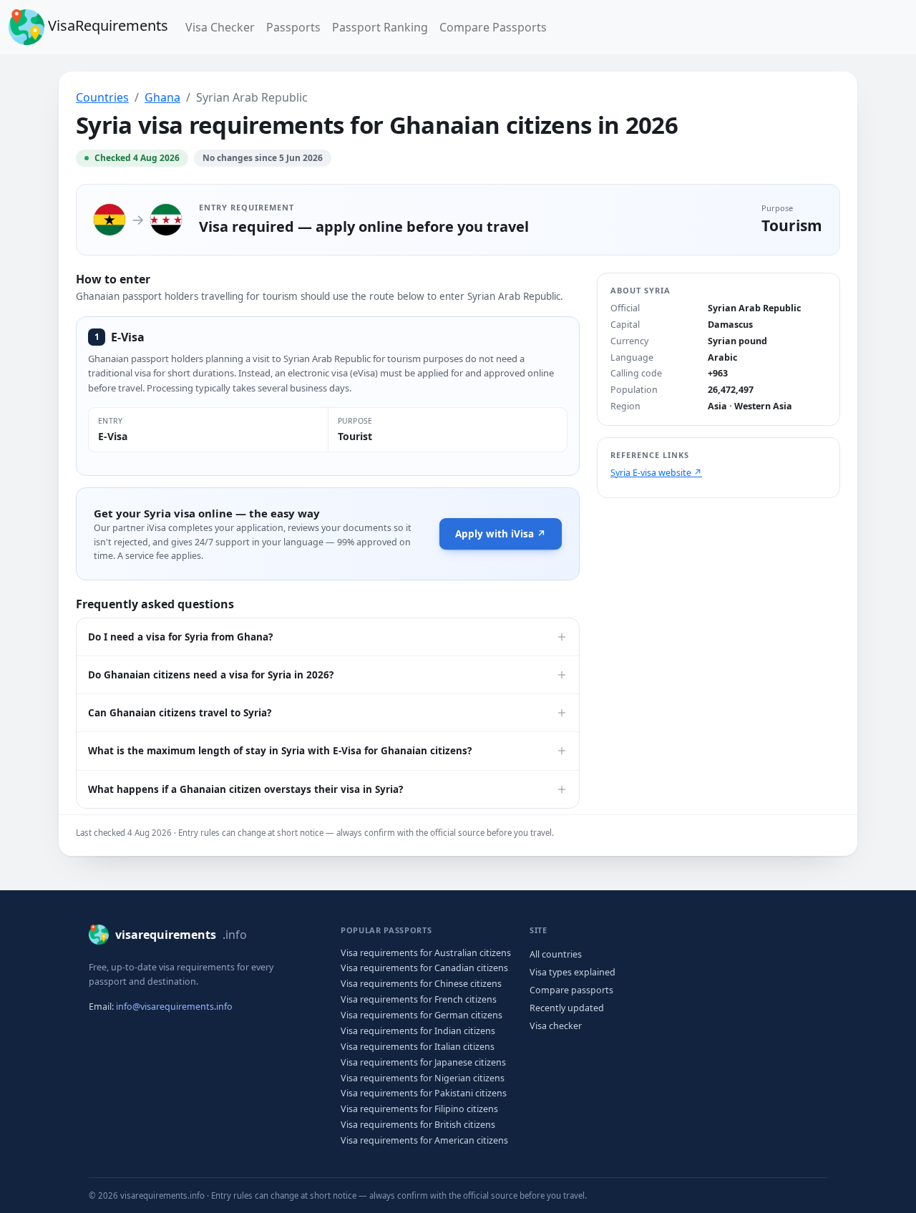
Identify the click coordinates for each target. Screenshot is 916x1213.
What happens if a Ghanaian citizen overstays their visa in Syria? (245, 789)
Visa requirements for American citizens (424, 1140)
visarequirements (181, 934)
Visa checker (556, 1026)
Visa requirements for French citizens (419, 999)
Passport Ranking (380, 27)
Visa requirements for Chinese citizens (421, 984)
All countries (556, 954)
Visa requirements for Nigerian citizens (423, 1078)
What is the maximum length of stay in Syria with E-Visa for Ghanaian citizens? (280, 750)
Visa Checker (222, 27)
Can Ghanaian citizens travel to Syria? (179, 712)
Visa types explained (572, 972)
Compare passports (571, 990)
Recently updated (567, 1008)
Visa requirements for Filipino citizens (419, 1109)
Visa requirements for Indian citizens (418, 1031)
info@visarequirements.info (174, 1006)
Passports (293, 27)
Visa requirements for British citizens (418, 1125)
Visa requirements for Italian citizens (417, 1047)
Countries (102, 97)
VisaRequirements (106, 25)
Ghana (162, 97)
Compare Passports (493, 27)
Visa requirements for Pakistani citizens (424, 1093)
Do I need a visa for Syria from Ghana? (180, 636)
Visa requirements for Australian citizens (426, 953)
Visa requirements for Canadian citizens (424, 968)
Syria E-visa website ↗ (656, 473)
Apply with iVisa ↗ (500, 533)
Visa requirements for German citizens (421, 1015)
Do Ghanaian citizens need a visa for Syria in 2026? (210, 674)
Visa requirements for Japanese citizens (423, 1062)
